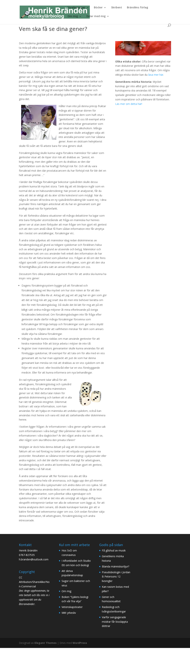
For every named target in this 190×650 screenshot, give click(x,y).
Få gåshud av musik (114, 550)
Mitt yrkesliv (69, 612)
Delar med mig (96, 16)
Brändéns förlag (137, 7)
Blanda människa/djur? (115, 566)
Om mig (73, 16)
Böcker (98, 7)
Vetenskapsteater (72, 607)
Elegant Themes (46, 643)
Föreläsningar (76, 7)
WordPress (80, 643)
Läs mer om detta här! (128, 104)
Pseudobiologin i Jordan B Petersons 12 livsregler (116, 576)
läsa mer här (155, 74)
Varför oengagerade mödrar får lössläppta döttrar (115, 621)
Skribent (116, 7)
